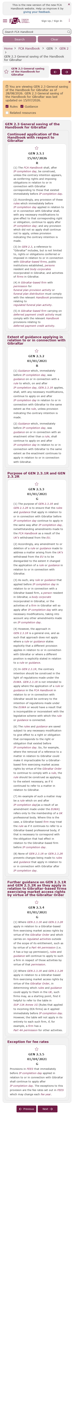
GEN (49, 48)
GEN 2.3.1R (45, 387)
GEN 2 (64, 48)
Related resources (23, 112)
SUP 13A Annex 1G (25, 1004)
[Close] (69, 4)
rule (15, 383)
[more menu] (69, 20)
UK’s (16, 537)
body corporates (40, 269)
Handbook (42, 297)
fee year (46, 1094)
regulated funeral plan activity (32, 305)
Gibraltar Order (52, 768)
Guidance (31, 106)
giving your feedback (36, 11)
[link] (19, 21)
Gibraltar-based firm (34, 282)
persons (50, 265)
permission (20, 286)
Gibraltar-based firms (33, 261)
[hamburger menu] (5, 21)
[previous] (55, 72)
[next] (66, 72)
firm (33, 605)
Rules (14, 106)
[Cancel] (69, 82)
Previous (28, 1108)
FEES (30, 1069)
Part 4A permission (43, 947)
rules (16, 203)
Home (8, 48)
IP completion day (24, 171)
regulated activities (39, 939)
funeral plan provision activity (32, 290)
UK (61, 813)
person (47, 593)
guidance (19, 379)
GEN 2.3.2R (20, 507)
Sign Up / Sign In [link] (51, 20)
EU (48, 537)
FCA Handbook (29, 48)
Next (45, 1108)
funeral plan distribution (28, 294)
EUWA (17, 682)
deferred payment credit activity (33, 314)
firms (20, 276)
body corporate (41, 597)
